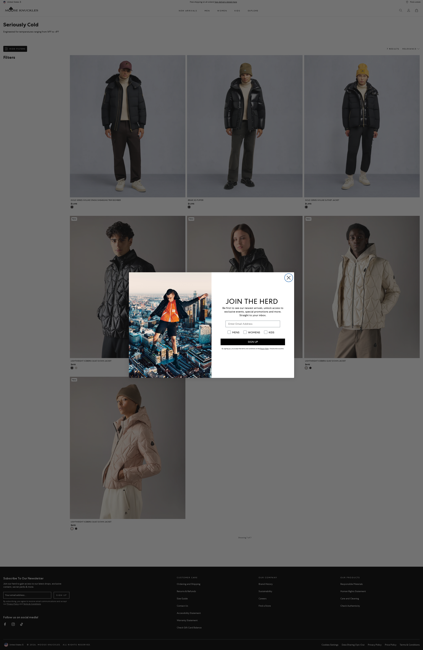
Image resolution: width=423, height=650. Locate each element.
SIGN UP (253, 342)
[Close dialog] (289, 278)
